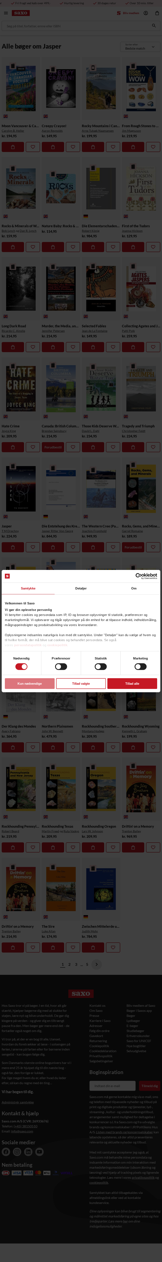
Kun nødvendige (30, 683)
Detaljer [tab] (81, 588)
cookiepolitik (57, 645)
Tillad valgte (81, 683)
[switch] (61, 666)
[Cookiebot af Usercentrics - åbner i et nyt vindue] (138, 576)
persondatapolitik (28, 645)
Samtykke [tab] (28, 588)
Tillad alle (132, 683)
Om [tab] (133, 588)
